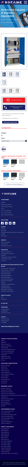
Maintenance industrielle (6, 280)
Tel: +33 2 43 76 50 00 (6, 210)
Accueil (3, 19)
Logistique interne (5, 286)
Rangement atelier (17, 19)
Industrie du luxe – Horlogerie (7, 270)
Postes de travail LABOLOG (7, 353)
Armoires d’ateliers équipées (7, 398)
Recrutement (4, 236)
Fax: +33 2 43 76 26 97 (6, 212)
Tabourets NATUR (5, 451)
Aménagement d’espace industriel (8, 257)
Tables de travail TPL (5, 344)
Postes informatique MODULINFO (8, 414)
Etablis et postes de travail (9, 338)
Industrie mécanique (5, 273)
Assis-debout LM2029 (6, 446)
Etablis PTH (3, 342)
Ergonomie (3, 255)
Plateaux (3, 360)
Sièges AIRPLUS (4, 430)
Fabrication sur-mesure (6, 245)
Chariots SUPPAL (5, 376)
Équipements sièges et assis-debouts (9, 453)
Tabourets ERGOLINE (6, 448)
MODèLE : (3, 138)
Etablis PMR (3, 354)
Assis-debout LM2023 (6, 443)
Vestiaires (3, 406)
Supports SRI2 (4, 369)
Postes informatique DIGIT (7, 416)
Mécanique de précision (6, 275)
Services (3, 240)
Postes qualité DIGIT (5, 413)
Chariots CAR (4, 381)
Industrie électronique (6, 272)
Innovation (4, 249)
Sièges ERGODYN (5, 436)
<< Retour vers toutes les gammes (14, 184)
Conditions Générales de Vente (10, 326)
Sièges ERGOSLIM (5, 434)
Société (3, 226)
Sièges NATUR (4, 437)
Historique (3, 228)
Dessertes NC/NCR (5, 365)
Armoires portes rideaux (6, 390)
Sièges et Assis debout (7, 426)
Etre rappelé (4, 322)
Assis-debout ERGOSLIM (6, 441)
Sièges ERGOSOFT (5, 432)
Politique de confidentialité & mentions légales (16, 464)
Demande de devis (5, 319)
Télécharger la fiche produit (10, 122)
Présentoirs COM (5, 420)
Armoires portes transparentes (8, 393)
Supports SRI (4, 367)
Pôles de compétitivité (6, 251)
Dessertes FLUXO (5, 370)
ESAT (2, 297)
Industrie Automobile (5, 277)
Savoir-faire (3, 230)
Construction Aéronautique (7, 279)
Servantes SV (4, 383)
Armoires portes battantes (7, 391)
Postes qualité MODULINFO (7, 411)
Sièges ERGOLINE (5, 428)
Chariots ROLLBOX (5, 379)
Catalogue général (5, 309)
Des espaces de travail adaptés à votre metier (12, 265)
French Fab (3, 260)
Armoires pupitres (5, 402)
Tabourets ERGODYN (5, 450)
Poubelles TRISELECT (6, 423)
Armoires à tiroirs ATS (5, 388)
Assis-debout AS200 (5, 444)
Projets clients (6, 295)
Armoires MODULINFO (6, 404)
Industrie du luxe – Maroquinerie (8, 268)
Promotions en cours (5, 312)
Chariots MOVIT (4, 377)
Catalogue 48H (4, 243)
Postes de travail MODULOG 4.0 (8, 349)
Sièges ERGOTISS (5, 439)
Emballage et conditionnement (8, 284)
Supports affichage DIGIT (6, 421)
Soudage (3, 282)
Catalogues (4, 307)
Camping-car (4, 299)
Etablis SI (3, 340)
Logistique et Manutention (9, 363)
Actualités (4, 303)
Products (9, 19)
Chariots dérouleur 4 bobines (7, 374)
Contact (3, 317)
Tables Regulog (4, 347)
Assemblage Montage (6, 287)
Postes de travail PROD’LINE (7, 351)
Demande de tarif (5, 320)
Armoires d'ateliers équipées (8, 22)
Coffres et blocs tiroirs (6, 358)
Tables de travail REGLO (6, 346)
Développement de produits (7, 253)
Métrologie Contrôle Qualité (7, 291)
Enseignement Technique (7, 289)
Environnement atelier (8, 409)
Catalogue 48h (4, 311)
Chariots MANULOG (5, 372)
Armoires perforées (5, 400)
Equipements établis (5, 356)
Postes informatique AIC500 (7, 418)
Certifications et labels (6, 258)
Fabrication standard (5, 242)
